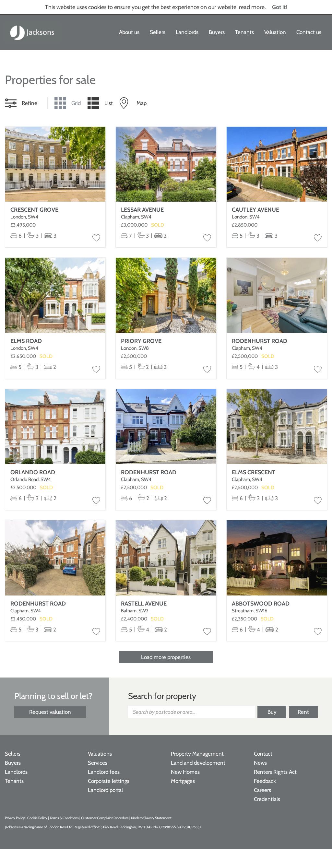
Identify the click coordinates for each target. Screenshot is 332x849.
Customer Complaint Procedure (105, 818)
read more (252, 7)
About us (129, 32)
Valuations (100, 753)
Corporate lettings (108, 781)
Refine (29, 103)
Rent (303, 712)
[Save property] (96, 238)
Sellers (157, 32)
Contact (263, 753)
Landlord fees (104, 772)
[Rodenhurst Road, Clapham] (277, 295)
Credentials (267, 799)
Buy (272, 712)
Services (97, 763)
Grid (76, 103)
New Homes (185, 772)
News (260, 763)
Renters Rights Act (275, 772)
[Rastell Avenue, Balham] (166, 557)
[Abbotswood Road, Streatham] (277, 557)
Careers (262, 790)
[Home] (32, 32)
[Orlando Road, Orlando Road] (55, 426)
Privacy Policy (15, 818)
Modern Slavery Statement (151, 818)
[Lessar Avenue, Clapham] (166, 164)
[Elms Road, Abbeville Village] (55, 295)
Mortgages (183, 781)
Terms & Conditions (64, 818)
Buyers (217, 32)
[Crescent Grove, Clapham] (55, 164)
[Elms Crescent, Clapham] (277, 426)
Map (141, 103)
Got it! (279, 7)
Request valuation (50, 712)
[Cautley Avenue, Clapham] (277, 164)
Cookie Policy (37, 818)
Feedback (265, 781)
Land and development (198, 763)
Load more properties (166, 657)
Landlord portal (105, 790)
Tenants (244, 32)
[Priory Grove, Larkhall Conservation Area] (166, 295)
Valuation (275, 32)
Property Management (197, 753)
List (108, 103)
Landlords (187, 32)
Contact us (308, 32)
